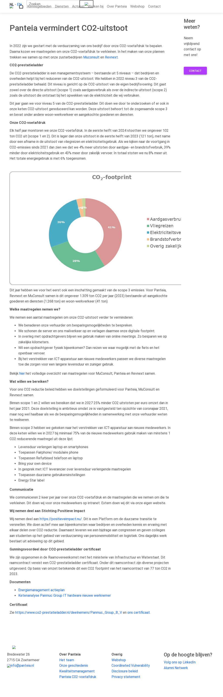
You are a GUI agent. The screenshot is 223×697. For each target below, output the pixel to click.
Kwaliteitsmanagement (77, 671)
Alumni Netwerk (176, 668)
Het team (66, 660)
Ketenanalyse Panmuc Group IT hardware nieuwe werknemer (64, 595)
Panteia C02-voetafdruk (77, 677)
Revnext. (111, 57)
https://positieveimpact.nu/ (61, 519)
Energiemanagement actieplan (41, 590)
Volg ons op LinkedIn (180, 662)
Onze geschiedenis (73, 665)
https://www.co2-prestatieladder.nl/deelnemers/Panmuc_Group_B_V (68, 612)
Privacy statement (126, 677)
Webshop (119, 660)
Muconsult (91, 57)
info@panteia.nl (22, 665)
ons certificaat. (138, 612)
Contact (195, 70)
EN (19, 4)
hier (22, 373)
